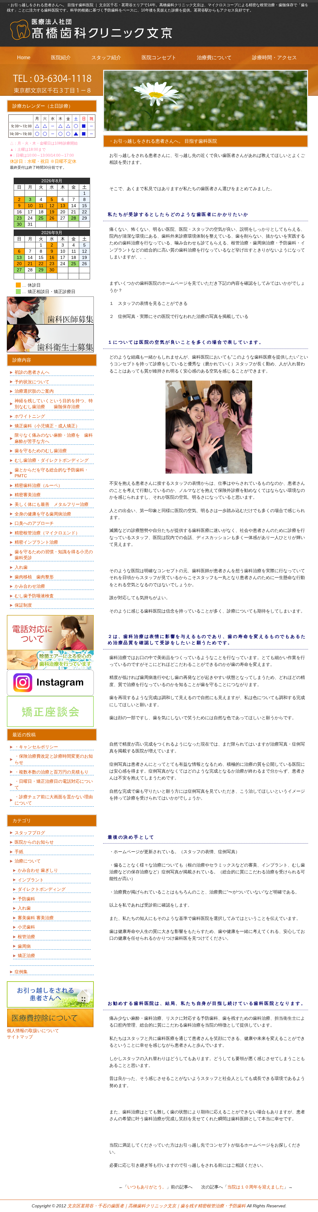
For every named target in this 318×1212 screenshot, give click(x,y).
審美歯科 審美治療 (36, 917)
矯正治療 (26, 955)
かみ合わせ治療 (30, 586)
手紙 (19, 851)
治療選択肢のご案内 (34, 391)
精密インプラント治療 (36, 542)
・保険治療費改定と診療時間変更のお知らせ (54, 759)
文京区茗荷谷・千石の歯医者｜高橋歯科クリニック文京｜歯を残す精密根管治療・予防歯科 (156, 1205)
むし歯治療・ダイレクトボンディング (52, 460)
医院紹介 (61, 57)
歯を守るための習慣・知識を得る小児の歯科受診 (54, 554)
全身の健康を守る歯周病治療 (43, 513)
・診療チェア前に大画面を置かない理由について (54, 799)
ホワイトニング (30, 416)
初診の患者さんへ (32, 372)
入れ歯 (21, 567)
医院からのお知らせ (34, 842)
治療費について (214, 57)
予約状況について (32, 381)
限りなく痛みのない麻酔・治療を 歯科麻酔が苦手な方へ (54, 438)
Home (23, 57)
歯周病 (24, 946)
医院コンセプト (159, 57)
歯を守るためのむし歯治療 (41, 450)
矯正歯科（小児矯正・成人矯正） (47, 425)
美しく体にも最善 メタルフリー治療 (52, 504)
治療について (28, 860)
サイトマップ (20, 1036)
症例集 (21, 971)
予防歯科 (26, 898)
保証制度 (23, 605)
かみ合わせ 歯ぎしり (38, 870)
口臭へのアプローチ (34, 523)
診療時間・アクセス (274, 57)
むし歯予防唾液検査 (34, 595)
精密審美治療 (28, 494)
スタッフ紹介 (106, 57)
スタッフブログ (30, 832)
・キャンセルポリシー (36, 746)
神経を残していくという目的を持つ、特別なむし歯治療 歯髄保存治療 (54, 403)
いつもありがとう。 (146, 1186)
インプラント (31, 879)
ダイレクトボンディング (42, 889)
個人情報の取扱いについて (33, 1030)
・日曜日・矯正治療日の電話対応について (54, 784)
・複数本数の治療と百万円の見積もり (52, 771)
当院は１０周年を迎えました (255, 1186)
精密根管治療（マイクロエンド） (47, 532)
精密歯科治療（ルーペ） (38, 485)
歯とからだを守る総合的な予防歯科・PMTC (52, 473)
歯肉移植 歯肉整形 (34, 576)
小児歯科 (26, 927)
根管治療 (26, 936)
